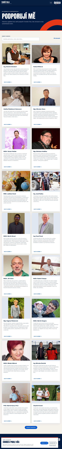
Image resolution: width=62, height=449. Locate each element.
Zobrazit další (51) (31, 427)
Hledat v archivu (6, 36)
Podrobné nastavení (52, 445)
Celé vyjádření (8, 82)
